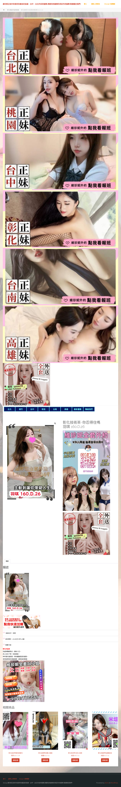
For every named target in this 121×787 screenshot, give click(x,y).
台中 (32, 409)
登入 (4, 779)
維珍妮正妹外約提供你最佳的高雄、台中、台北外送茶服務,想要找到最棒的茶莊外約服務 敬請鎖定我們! (42, 4)
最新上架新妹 (12, 779)
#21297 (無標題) (24, 779)
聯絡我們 (89, 409)
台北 (9, 409)
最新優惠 (77, 409)
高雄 (66, 409)
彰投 (43, 409)
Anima (106, 783)
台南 (55, 409)
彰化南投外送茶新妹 (13, 10)
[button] (55, 423)
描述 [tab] (7, 561)
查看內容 (15, 760)
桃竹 (21, 409)
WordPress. (114, 783)
